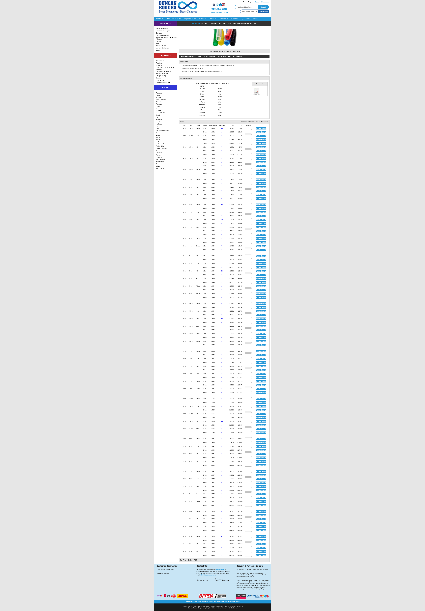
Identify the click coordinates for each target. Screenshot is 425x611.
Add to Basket (261, 128)
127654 (213, 421)
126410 (213, 341)
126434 (213, 173)
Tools (157, 43)
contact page (220, 569)
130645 (213, 519)
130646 (213, 544)
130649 (213, 526)
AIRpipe (158, 97)
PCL (157, 150)
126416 (213, 389)
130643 (213, 515)
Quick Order (197, 601)
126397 (213, 238)
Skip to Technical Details (206, 56)
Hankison (159, 119)
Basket (255, 19)
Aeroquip (159, 93)
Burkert (158, 111)
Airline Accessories (162, 28)
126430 (213, 139)
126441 (213, 208)
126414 (213, 374)
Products (160, 19)
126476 (213, 505)
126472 (213, 482)
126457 (213, 337)
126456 (213, 330)
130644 (213, 540)
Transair (158, 164)
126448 (213, 267)
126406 (213, 311)
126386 (213, 169)
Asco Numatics (161, 99)
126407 (213, 318)
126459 (213, 355)
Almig (158, 95)
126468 (213, 465)
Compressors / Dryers (163, 31)
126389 (213, 187)
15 (222, 318)
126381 (213, 128)
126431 (213, 151)
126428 (213, 501)
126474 (213, 497)
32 (222, 219)
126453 (213, 307)
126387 (213, 179)
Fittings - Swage (161, 76)
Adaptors (159, 63)
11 (222, 536)
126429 (213, 132)
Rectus (158, 155)
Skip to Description (224, 56)
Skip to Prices (237, 56)
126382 (213, 136)
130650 (213, 551)
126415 (213, 381)
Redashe (159, 157)
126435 (213, 183)
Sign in (257, 2)
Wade (158, 166)
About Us (213, 19)
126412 (213, 358)
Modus (158, 137)
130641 (213, 511)
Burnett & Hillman (161, 113)
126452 (213, 297)
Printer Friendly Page (188, 56)
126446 (213, 250)
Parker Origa (160, 146)
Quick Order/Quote (174, 19)
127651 (213, 399)
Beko (157, 108)
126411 (213, 351)
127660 (213, 425)
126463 (213, 385)
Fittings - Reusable (162, 73)
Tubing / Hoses (161, 46)
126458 (213, 345)
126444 (213, 231)
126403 (213, 286)
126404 (213, 293)
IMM (157, 128)
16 (222, 204)
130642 (213, 536)
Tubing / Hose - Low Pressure (221, 23)
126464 (213, 392)
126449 (213, 275)
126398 (213, 246)
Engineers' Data (190, 19)
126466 (213, 450)
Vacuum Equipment (162, 48)
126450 (213, 282)
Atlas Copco (160, 102)
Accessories (160, 61)
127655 (213, 429)
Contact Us (224, 19)
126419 (213, 454)
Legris (158, 135)
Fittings (158, 41)
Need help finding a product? (220, 12)
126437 (213, 191)
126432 (213, 162)
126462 (213, 377)
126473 (213, 490)
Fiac (157, 117)
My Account (265, 2)
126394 (213, 212)
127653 (213, 414)
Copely (158, 115)
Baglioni (158, 106)
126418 (213, 446)
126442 (213, 216)
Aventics (159, 104)
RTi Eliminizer (160, 159)
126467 (213, 457)
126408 (213, 326)
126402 (213, 278)
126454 (213, 315)
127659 (213, 417)
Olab (157, 142)
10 (222, 128)
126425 (213, 486)
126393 (213, 204)
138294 (213, 235)
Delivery (234, 19)
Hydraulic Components (163, 82)
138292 (213, 154)
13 (222, 271)
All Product (205, 23)
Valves (158, 50)
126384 (213, 158)
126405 (213, 303)
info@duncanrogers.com (208, 575)
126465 (213, 442)
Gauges (158, 78)
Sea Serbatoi (160, 161)
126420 (213, 461)
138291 (213, 143)
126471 (213, 475)
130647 (213, 522)
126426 (213, 494)
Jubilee (158, 133)
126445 (213, 242)
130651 (213, 530)
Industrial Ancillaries (162, 130)
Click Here (256, 95)
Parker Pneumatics (162, 148)
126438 (213, 198)
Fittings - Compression (163, 71)
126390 (213, 194)
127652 (213, 406)
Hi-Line (158, 122)
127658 (213, 410)
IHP (157, 126)
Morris (158, 139)
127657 (213, 402)
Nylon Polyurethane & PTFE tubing (245, 23)
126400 (213, 263)
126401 (213, 271)
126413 (213, 366)
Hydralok (159, 124)
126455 (213, 322)
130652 (213, 555)
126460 (213, 362)
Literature (203, 19)
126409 (213, 333)
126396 (213, 227)
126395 (213, 219)
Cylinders (159, 33)
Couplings (159, 65)
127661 (213, 432)
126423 (213, 471)
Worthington (160, 168)
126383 (213, 147)
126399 (213, 256)
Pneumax (159, 153)
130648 (213, 547)
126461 (213, 370)
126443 (213, 223)
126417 (213, 439)
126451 (213, 290)
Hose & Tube (160, 80)
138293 (213, 166)
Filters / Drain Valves (162, 35)
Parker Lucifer (160, 144)
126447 (213, 260)
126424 (213, 479)
